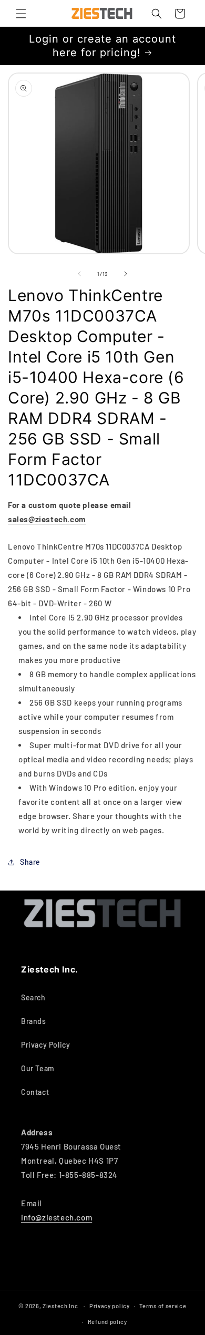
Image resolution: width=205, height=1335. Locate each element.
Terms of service (162, 1305)
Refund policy (107, 1321)
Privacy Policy (45, 1044)
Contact (35, 1092)
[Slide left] (79, 273)
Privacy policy (109, 1305)
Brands (33, 1021)
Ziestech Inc (60, 1305)
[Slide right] (125, 273)
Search (33, 997)
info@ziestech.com (56, 1217)
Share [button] (30, 861)
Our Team (38, 1068)
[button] (21, 13)
